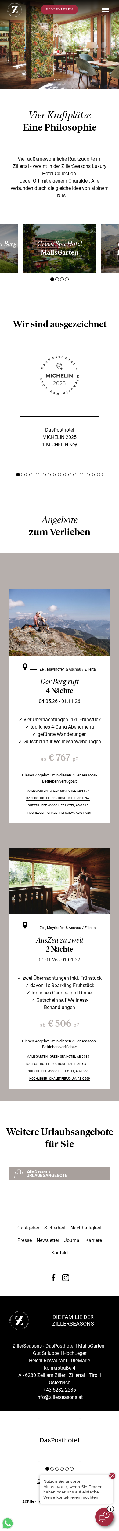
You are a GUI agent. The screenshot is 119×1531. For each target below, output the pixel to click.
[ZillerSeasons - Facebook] (53, 1277)
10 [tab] (62, 474)
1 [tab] (52, 279)
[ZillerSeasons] (14, 15)
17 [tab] (96, 474)
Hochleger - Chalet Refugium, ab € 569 (59, 1078)
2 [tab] (57, 279)
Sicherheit (55, 1228)
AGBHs (28, 1502)
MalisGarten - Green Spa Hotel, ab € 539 (58, 1056)
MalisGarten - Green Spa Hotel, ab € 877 (58, 790)
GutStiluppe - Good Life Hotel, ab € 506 (58, 1071)
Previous (11, 248)
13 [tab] (76, 474)
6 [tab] (42, 474)
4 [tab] (67, 279)
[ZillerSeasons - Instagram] (65, 1277)
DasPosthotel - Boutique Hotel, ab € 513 (58, 1064)
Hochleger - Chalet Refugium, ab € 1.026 (59, 812)
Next (107, 248)
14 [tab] (81, 474)
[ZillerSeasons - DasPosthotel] (59, 1440)
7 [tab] (47, 474)
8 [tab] (52, 474)
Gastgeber (28, 1228)
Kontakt (59, 1253)
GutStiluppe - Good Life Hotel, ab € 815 (58, 805)
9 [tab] (57, 474)
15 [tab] (86, 474)
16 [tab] (91, 474)
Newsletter (48, 1240)
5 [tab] (37, 474)
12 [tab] (72, 474)
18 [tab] (101, 474)
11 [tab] (67, 474)
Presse (24, 1240)
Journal (72, 1240)
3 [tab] (62, 279)
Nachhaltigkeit (86, 1228)
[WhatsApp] (8, 1528)
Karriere (93, 1240)
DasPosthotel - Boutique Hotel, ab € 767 (58, 798)
